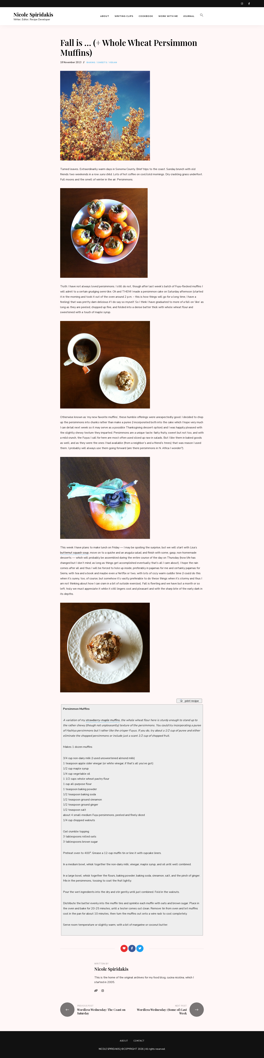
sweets (102, 62)
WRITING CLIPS (124, 16)
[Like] (124, 948)
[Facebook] (132, 948)
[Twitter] (139, 948)
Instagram (104, 990)
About (124, 1040)
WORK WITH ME (168, 16)
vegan (113, 62)
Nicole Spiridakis (33, 14)
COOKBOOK (146, 16)
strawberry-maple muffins (103, 720)
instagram (242, 3)
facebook (249, 3)
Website (97, 990)
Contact (138, 1040)
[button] (201, 16)
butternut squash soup (74, 553)
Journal (188, 16)
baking (91, 62)
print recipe (192, 701)
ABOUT (104, 16)
